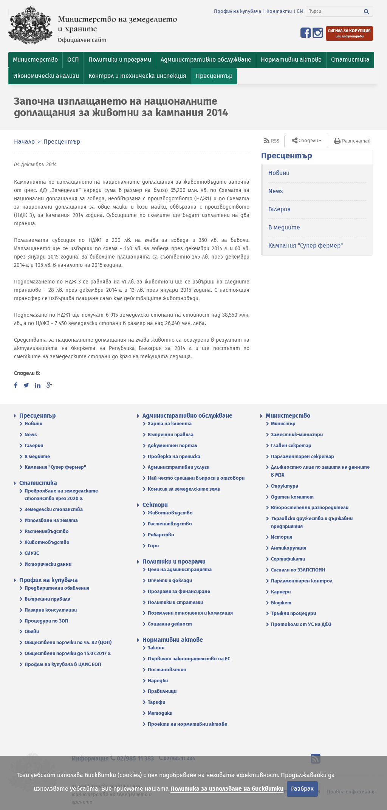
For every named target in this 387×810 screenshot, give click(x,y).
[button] (35, 60)
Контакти (279, 11)
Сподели (308, 140)
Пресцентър (61, 141)
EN (300, 11)
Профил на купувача (237, 11)
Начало (24, 141)
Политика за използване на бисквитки (226, 788)
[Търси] (366, 11)
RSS (275, 141)
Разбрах (302, 788)
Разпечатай (356, 141)
